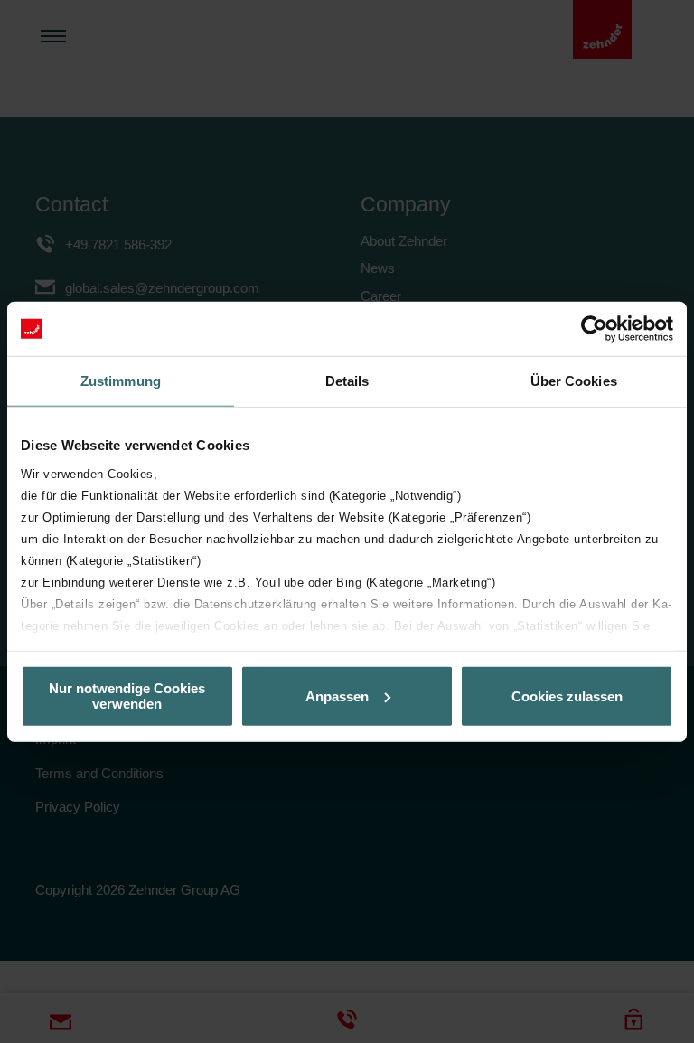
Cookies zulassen (567, 695)
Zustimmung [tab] (120, 381)
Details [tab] (347, 381)
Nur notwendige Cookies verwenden (127, 696)
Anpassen (337, 695)
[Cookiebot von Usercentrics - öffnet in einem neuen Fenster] (594, 329)
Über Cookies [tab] (573, 381)
